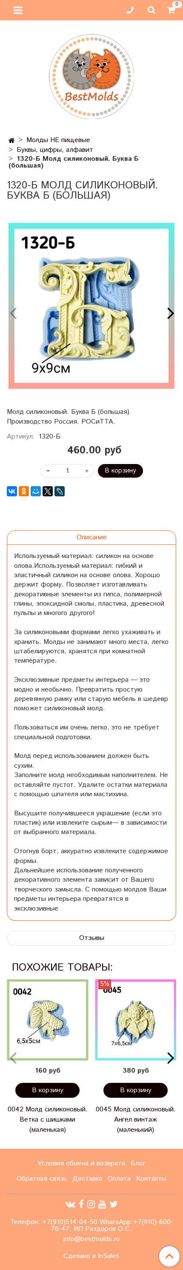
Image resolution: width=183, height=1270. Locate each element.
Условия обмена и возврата (81, 1163)
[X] (48, 491)
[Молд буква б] (91, 306)
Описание (92, 537)
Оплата (119, 1179)
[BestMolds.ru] (91, 75)
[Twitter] (113, 1204)
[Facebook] (81, 1204)
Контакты (151, 1179)
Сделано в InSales (91, 1256)
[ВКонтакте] (12, 491)
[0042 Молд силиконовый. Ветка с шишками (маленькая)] (47, 1020)
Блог (138, 1163)
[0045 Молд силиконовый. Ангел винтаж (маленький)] (135, 1020)
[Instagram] (91, 1204)
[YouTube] (102, 1204)
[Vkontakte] (70, 1204)
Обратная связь (42, 1179)
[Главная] (12, 141)
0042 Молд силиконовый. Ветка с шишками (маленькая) (48, 1120)
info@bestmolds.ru (91, 1239)
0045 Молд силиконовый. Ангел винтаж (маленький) (136, 1120)
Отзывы (91, 938)
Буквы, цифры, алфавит (55, 150)
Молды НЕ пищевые (58, 140)
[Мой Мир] (36, 491)
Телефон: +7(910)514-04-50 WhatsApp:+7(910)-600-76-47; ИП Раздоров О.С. (91, 1225)
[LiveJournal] (59, 491)
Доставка (87, 1179)
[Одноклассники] (24, 491)
